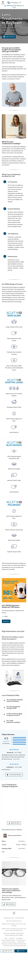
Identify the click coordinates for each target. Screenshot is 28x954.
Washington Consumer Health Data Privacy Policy (14, 943)
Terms (6, 616)
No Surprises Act (21, 940)
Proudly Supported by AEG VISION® (14, 935)
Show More (16, 759)
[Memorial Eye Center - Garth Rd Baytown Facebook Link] (14, 913)
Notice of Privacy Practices (9, 942)
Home (6, 938)
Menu (3, 3)
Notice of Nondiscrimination (8, 940)
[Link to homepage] (14, 3)
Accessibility (19, 938)
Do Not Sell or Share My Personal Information (15, 945)
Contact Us (12, 938)
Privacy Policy (20, 942)
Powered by (13, 933)
